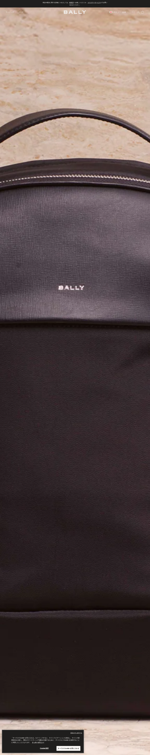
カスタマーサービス (94, 2)
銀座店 (71, 2)
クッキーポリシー (38, 742)
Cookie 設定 (44, 748)
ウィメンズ (10, 12)
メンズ (21, 12)
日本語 (124, 12)
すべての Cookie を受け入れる (68, 748)
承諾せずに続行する (76, 733)
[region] (75, 381)
